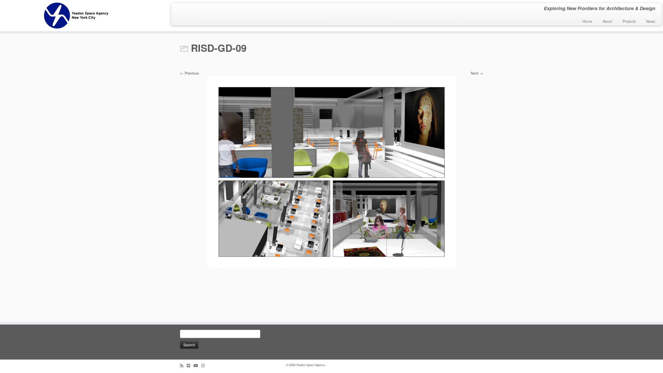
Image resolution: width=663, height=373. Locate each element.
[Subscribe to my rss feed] (183, 365)
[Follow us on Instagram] (204, 365)
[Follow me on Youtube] (197, 365)
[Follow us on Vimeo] (190, 365)
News (650, 21)
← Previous (189, 73)
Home (587, 21)
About (607, 21)
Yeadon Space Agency (310, 365)
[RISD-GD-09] (331, 171)
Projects (629, 21)
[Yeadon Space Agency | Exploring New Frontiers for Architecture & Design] (76, 15)
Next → (477, 73)
